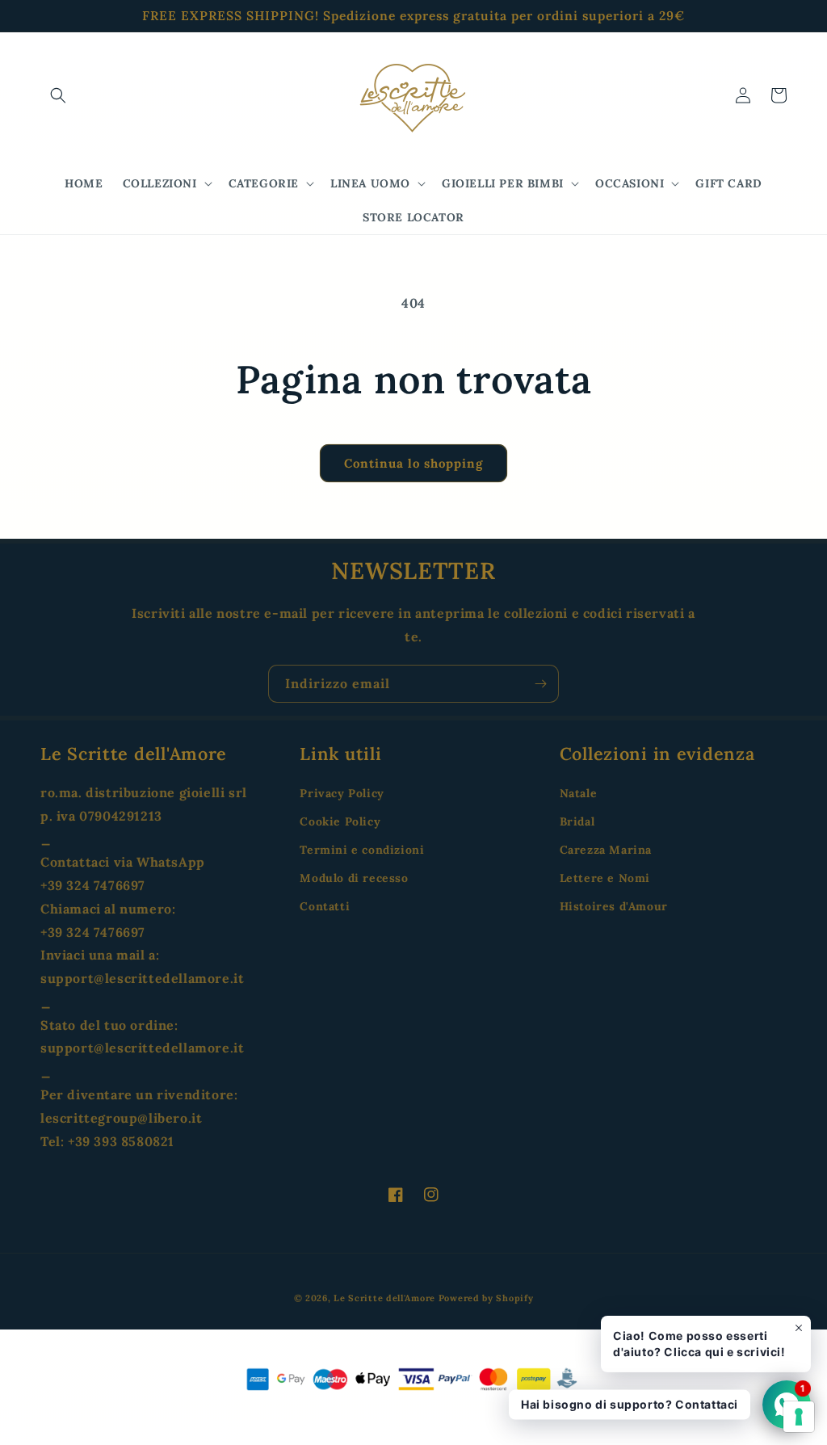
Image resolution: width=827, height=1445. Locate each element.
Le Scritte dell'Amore (384, 1298)
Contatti (325, 906)
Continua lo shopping (413, 463)
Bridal (577, 821)
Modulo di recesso (354, 878)
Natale (579, 793)
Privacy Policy (342, 793)
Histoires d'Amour (614, 906)
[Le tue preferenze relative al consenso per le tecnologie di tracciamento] (798, 1416)
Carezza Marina (606, 849)
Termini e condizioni (362, 849)
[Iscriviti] (540, 684)
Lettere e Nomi (605, 878)
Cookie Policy (340, 821)
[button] (58, 95)
